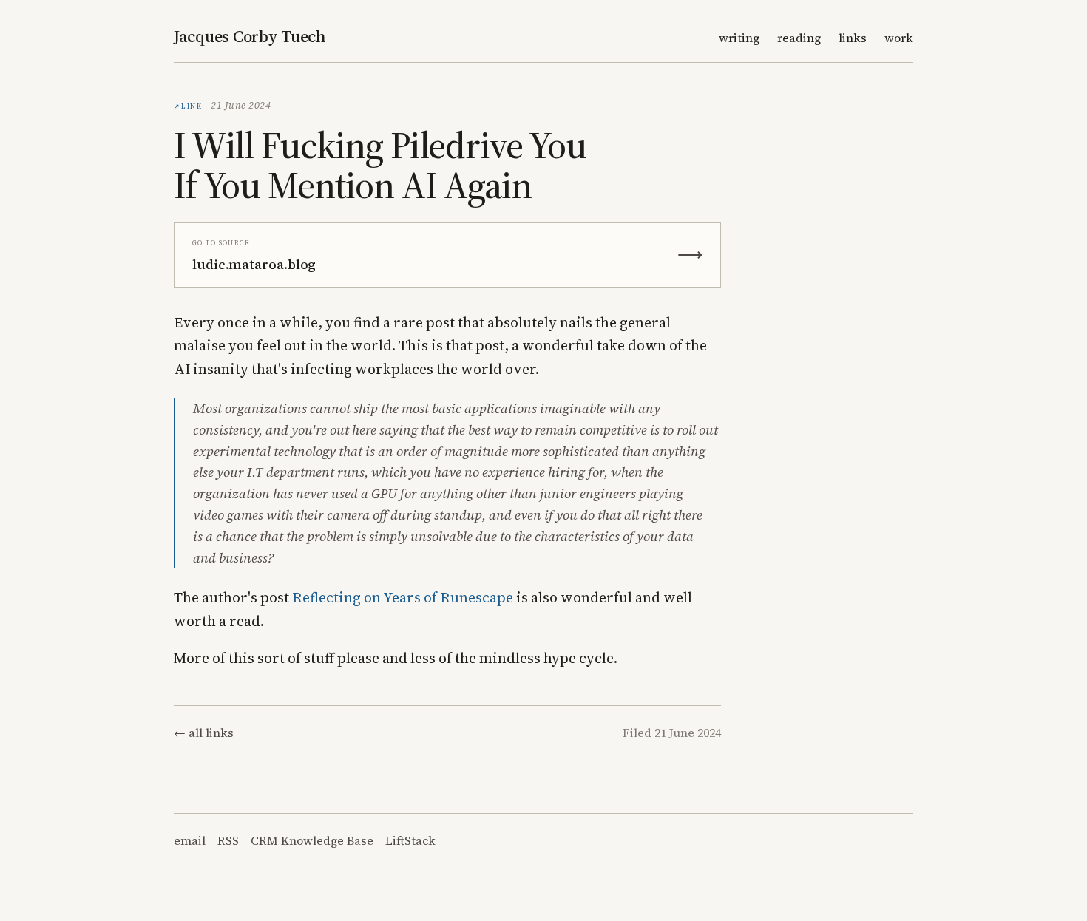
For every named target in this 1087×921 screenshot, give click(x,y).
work (898, 38)
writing (739, 38)
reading (799, 38)
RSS (228, 840)
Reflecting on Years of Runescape (402, 597)
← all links (204, 732)
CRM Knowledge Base (312, 840)
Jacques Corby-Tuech (250, 36)
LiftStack (410, 840)
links (853, 38)
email (190, 840)
